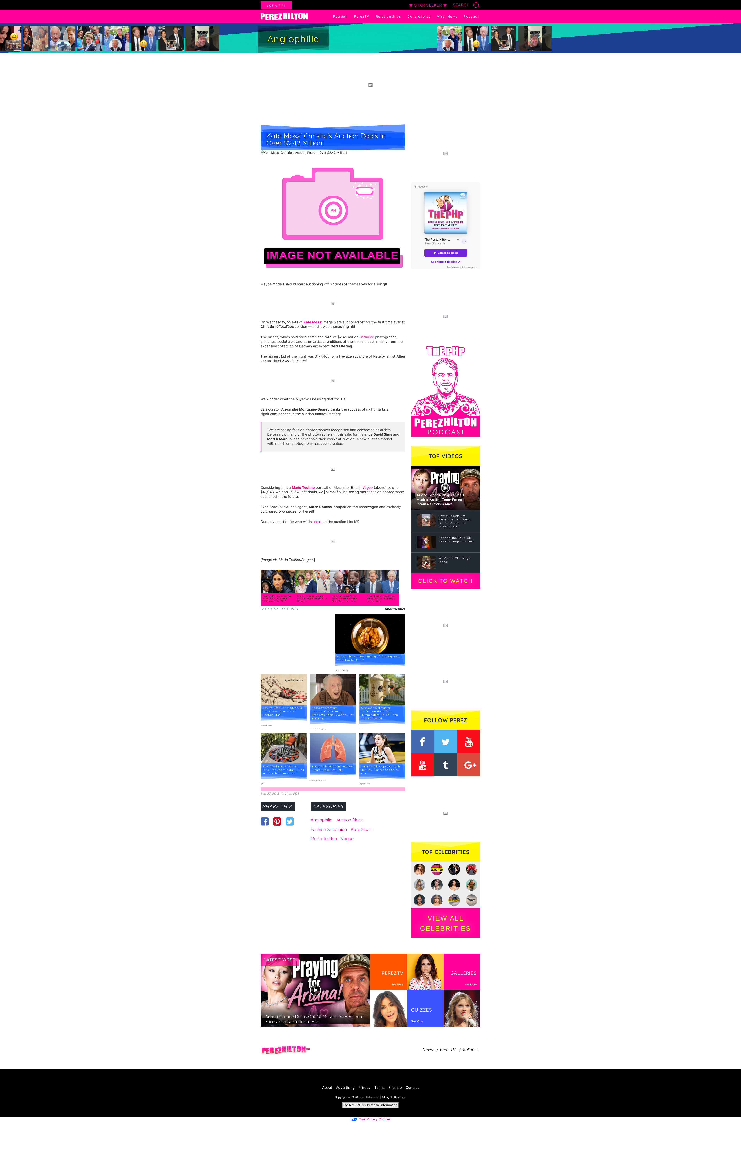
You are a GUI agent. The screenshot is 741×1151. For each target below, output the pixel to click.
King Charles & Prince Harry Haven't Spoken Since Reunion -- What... (345, 599)
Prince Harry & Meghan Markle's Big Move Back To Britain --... (312, 599)
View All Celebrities (445, 923)
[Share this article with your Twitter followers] (290, 821)
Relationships (388, 16)
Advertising (345, 1088)
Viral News (447, 16)
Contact (412, 1088)
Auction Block (349, 820)
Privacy (364, 1088)
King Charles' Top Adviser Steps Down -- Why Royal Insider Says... (381, 599)
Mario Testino (303, 487)
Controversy (419, 16)
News (428, 1049)
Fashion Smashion (329, 829)
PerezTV (362, 16)
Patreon (340, 16)
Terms (379, 1088)
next (317, 522)
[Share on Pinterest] (277, 821)
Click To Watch (445, 581)
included (367, 337)
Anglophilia (321, 820)
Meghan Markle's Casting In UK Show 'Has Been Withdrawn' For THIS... (276, 599)
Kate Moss (312, 322)
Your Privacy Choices (374, 1119)
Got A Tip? (276, 5)
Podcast (471, 16)
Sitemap (395, 1088)
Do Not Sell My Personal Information (370, 1105)
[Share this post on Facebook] (265, 821)
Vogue (367, 487)
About (327, 1088)
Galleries (471, 1049)
